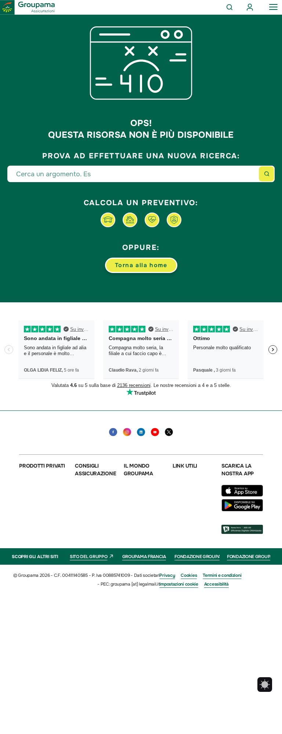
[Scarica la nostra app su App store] (244, 494)
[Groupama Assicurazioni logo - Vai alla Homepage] (27, 7)
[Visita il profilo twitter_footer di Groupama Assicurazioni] (169, 432)
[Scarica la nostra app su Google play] (242, 509)
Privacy (167, 575)
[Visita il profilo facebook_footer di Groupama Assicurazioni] (113, 432)
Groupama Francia (144, 557)
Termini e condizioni (222, 575)
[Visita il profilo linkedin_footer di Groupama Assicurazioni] (141, 432)
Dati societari (147, 575)
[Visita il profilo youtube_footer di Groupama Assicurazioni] (155, 432)
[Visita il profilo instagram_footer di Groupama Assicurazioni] (127, 432)
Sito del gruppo (89, 557)
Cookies (189, 575)
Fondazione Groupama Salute (209, 557)
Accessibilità (216, 584)
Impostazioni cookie (178, 584)
